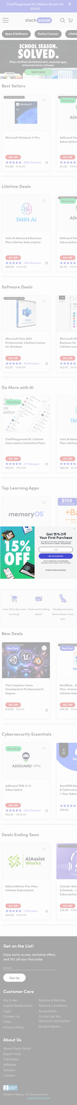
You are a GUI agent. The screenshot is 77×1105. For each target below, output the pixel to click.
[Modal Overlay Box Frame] (38, 552)
